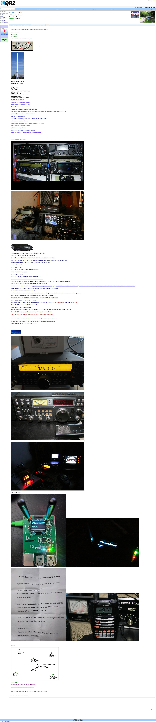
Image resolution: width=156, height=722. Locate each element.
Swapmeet (94, 9)
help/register (139, 7)
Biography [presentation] (12, 25)
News (38, 9)
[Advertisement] (79, 709)
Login (151, 9)
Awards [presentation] (28, 25)
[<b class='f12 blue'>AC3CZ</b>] (147, 22)
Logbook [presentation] (22, 25)
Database (20, 9)
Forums (56, 9)
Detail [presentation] (17, 25)
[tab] (12, 25)
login (135, 7)
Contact (133, 9)
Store (75, 9)
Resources (113, 9)
